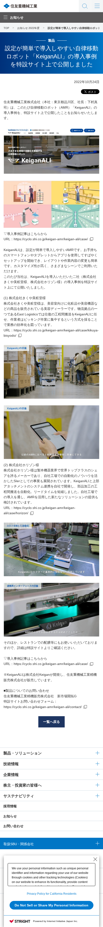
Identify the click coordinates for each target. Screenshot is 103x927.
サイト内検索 (85, 6)
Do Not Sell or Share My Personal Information (51, 905)
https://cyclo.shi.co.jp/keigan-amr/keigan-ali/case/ (51, 239)
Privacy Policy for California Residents (51, 893)
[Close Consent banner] (95, 859)
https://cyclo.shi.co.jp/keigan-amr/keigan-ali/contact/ (43, 707)
